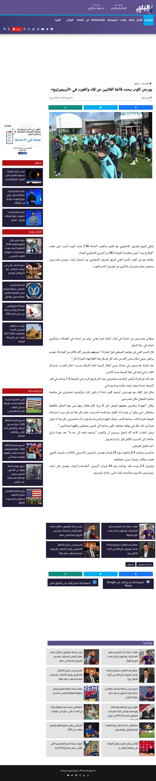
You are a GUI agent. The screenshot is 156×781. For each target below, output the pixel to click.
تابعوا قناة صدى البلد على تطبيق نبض (70, 583)
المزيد (58, 20)
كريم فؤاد (145, 97)
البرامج (70, 20)
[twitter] (101, 107)
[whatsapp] (65, 107)
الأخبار (139, 20)
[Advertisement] (78, 58)
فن (87, 20)
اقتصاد (80, 20)
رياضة (131, 20)
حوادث (123, 20)
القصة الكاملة (98, 20)
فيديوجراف (112, 20)
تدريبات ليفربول (145, 564)
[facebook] (136, 107)
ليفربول (130, 564)
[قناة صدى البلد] (145, 7)
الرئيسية (149, 20)
